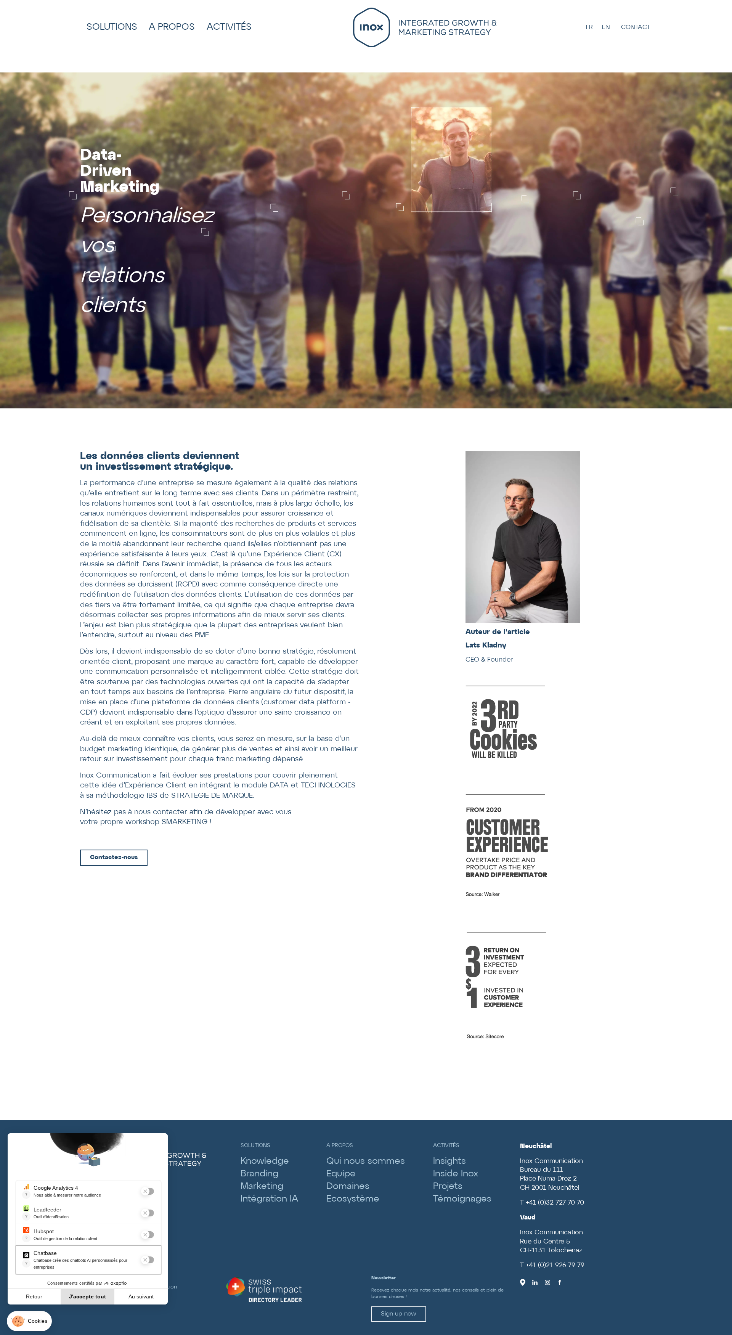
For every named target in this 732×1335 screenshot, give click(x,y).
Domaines (347, 1186)
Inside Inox (455, 1174)
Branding (259, 1174)
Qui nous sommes (365, 1161)
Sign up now (398, 1314)
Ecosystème (352, 1199)
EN (606, 27)
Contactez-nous (114, 857)
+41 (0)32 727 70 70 (555, 1203)
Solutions (112, 27)
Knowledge (265, 1161)
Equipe (341, 1174)
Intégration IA (269, 1199)
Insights (449, 1161)
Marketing (262, 1186)
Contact (635, 27)
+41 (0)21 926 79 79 (555, 1265)
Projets (447, 1186)
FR (589, 27)
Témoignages (462, 1199)
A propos (172, 27)
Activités (229, 27)
